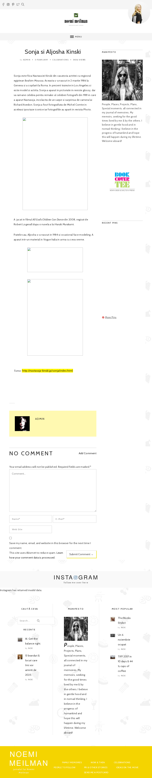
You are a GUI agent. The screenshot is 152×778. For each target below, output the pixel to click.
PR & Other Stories (95, 767)
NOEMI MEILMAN (29, 758)
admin (27, 60)
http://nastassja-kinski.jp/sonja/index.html (47, 370)
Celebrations (60, 60)
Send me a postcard (96, 772)
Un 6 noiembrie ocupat (124, 639)
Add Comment (87, 453)
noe (30, 648)
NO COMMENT (31, 453)
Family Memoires (72, 762)
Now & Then (98, 762)
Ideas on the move (127, 767)
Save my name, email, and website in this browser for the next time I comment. (50, 545)
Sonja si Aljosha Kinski (53, 51)
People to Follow (64, 767)
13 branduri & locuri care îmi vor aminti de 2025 (32, 665)
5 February (41, 60)
